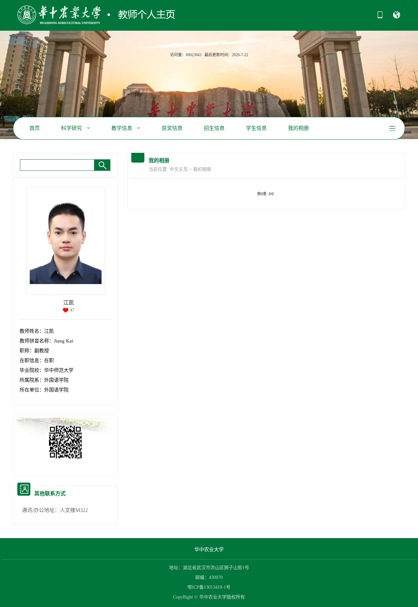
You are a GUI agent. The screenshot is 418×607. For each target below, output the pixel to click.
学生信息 (256, 128)
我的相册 (298, 128)
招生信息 (214, 128)
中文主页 (178, 169)
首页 (34, 128)
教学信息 (122, 128)
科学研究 (72, 128)
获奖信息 (172, 128)
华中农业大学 (209, 549)
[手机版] (380, 17)
